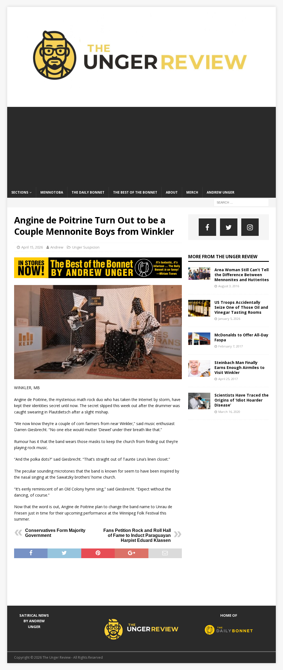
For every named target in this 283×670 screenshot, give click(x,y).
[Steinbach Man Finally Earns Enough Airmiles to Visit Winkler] (199, 368)
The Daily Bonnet (88, 192)
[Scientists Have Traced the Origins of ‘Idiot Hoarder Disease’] (199, 401)
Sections (19, 192)
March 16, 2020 (229, 412)
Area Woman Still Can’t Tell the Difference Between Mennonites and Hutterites (241, 274)
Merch (192, 192)
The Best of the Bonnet (135, 192)
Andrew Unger (220, 192)
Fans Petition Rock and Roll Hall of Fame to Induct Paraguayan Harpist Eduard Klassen (137, 535)
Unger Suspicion (85, 247)
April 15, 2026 (32, 247)
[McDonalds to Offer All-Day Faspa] (199, 339)
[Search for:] (241, 202)
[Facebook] (207, 227)
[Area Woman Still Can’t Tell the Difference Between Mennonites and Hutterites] (199, 273)
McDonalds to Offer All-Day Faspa (241, 337)
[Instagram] (250, 227)
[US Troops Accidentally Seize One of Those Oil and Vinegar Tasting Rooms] (199, 308)
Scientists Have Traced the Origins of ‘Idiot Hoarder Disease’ (241, 400)
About (172, 192)
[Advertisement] (141, 145)
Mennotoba (51, 192)
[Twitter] (228, 227)
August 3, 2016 (228, 286)
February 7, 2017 (230, 346)
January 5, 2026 (229, 318)
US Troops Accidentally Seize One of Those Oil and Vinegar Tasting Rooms (241, 307)
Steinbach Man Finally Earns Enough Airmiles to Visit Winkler (239, 367)
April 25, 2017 (228, 379)
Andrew (56, 247)
